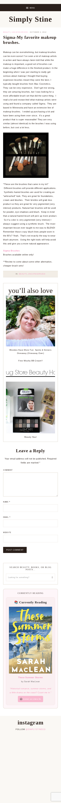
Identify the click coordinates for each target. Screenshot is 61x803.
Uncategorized (20, 32)
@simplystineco (36, 729)
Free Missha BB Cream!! (30, 361)
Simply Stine (30, 19)
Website (7, 532)
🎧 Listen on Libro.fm (30, 699)
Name (6, 502)
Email (6, 517)
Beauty (6, 32)
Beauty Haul (30, 437)
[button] (30, 7)
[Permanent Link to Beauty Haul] (30, 432)
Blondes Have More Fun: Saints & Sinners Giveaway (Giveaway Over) (30, 351)
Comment (8, 470)
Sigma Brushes (11, 250)
